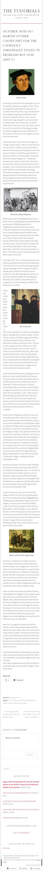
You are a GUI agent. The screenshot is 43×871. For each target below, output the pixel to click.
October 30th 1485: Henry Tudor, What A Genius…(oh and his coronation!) (31, 714)
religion (24, 703)
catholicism (22, 700)
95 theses (15, 700)
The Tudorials (21, 11)
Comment (29, 755)
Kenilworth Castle (8, 818)
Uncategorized (14, 698)
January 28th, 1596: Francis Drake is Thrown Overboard (21, 809)
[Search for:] (21, 769)
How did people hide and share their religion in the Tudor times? (11, 714)
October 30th (7, 703)
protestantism (16, 703)
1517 (9, 700)
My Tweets (6, 848)
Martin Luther (31, 700)
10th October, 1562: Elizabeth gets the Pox (17, 793)
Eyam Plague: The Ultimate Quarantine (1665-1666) (19, 801)
